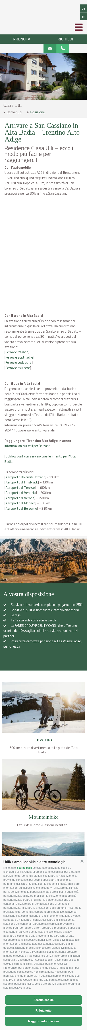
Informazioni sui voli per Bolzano (27, 445)
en (83, 16)
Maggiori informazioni (43, 1021)
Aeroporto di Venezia (21, 492)
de (83, 8)
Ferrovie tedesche (19, 362)
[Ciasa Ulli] (43, 13)
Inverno (43, 740)
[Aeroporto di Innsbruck (21, 482)
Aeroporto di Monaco (20, 503)
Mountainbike (44, 817)
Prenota (21, 39)
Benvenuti (14, 112)
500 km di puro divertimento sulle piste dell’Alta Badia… (44, 750)
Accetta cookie (43, 1000)
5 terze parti (24, 867)
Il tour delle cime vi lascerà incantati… (43, 825)
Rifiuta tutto (43, 1010)
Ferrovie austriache (19, 357)
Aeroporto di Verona (20, 498)
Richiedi (65, 39)
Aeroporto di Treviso (20, 487)
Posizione (37, 112)
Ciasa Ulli (12, 105)
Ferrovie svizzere (18, 367)
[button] (82, 861)
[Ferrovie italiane (16, 352)
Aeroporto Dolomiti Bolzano (25, 477)
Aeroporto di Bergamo (21, 508)
